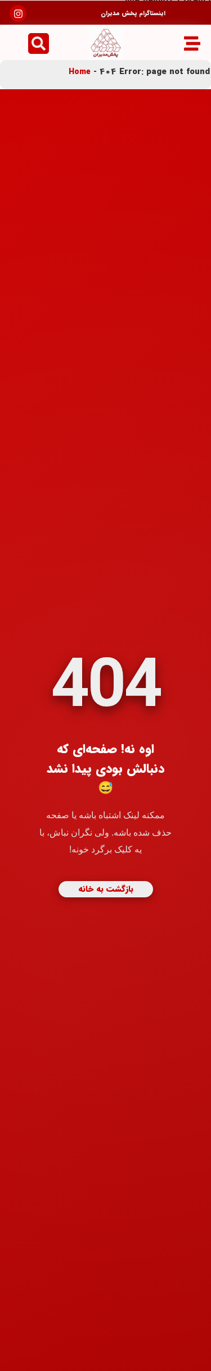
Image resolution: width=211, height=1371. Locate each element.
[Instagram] (18, 13)
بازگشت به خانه (105, 889)
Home (80, 72)
